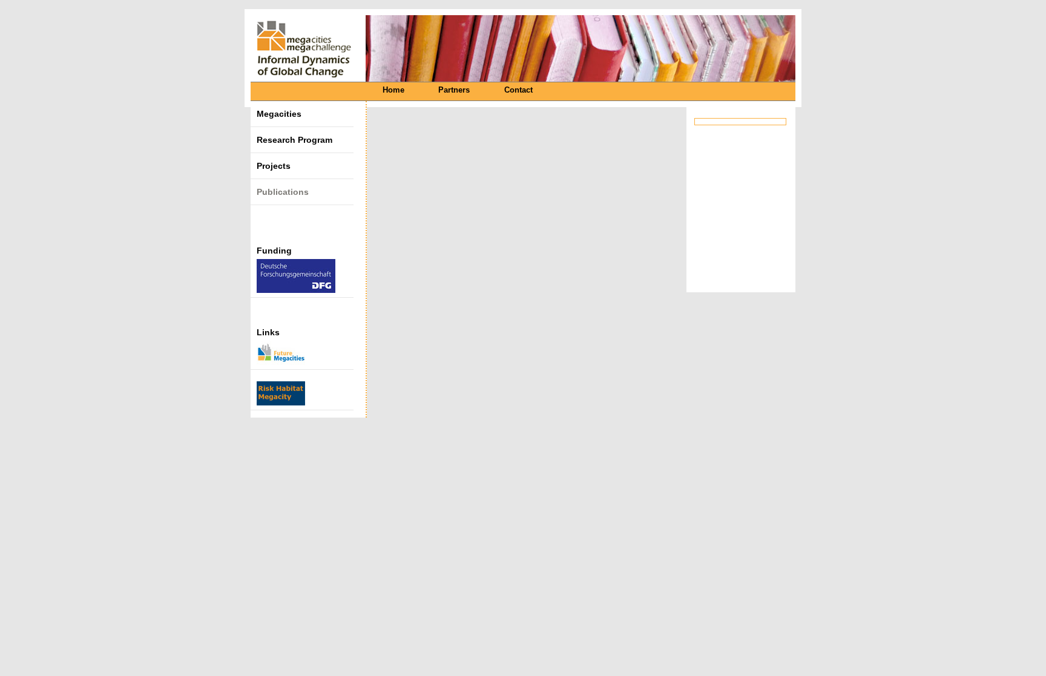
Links (268, 332)
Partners (454, 89)
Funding (274, 250)
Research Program (294, 140)
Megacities (279, 114)
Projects (274, 166)
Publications (283, 192)
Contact (518, 89)
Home (393, 89)
